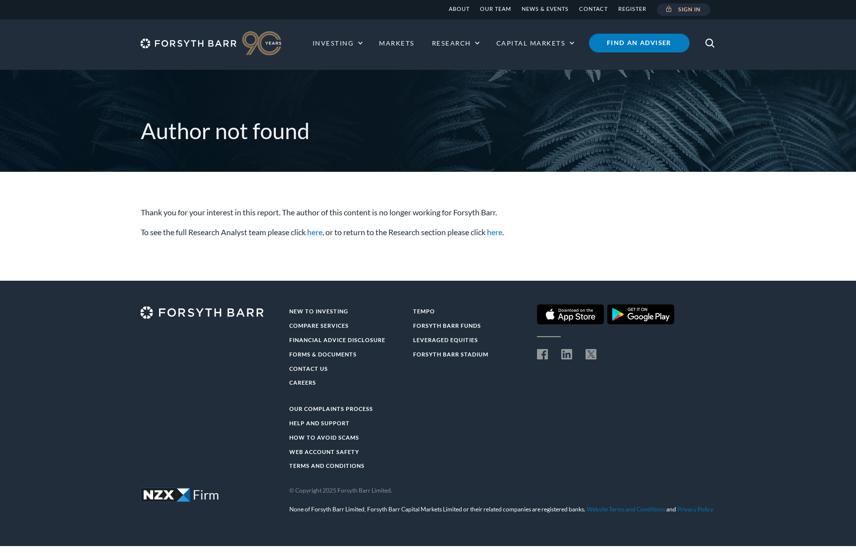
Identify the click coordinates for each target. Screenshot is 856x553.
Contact (593, 8)
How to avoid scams (324, 437)
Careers (302, 382)
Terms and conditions (327, 465)
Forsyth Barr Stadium (450, 354)
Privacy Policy (695, 509)
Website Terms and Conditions (626, 509)
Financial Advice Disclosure (337, 340)
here (314, 232)
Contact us (308, 368)
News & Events (545, 8)
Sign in (689, 9)
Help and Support (319, 423)
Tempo (424, 311)
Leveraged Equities (445, 340)
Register (632, 8)
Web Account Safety (324, 452)
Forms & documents (323, 354)
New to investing (318, 311)
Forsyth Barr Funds (447, 325)
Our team (495, 8)
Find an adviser (639, 43)
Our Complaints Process (331, 408)
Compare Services (319, 325)
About (459, 8)
